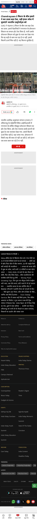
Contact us (21, 318)
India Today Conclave (8, 416)
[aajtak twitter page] (23, 501)
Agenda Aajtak (23, 412)
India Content (23, 451)
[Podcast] (21, 6)
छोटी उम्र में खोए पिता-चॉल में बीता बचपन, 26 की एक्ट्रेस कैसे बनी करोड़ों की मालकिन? (18, 264)
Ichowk (23, 481)
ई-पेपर (22, 2)
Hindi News (4, 11)
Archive (31, 481)
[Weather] (17, 6)
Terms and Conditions (25, 337)
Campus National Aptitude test (7, 377)
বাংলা (26, 2)
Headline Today (24, 456)
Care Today (4, 451)
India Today (32, 2)
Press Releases (23, 343)
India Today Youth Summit (7, 428)
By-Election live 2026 (8, 473)
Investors (3, 331)
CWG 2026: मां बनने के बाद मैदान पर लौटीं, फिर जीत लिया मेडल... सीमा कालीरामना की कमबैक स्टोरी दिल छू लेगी (17, 275)
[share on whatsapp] (34, 486)
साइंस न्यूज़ (13, 11)
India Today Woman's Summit (26, 418)
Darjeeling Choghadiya (23, 465)
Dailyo (16, 481)
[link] (35, 1)
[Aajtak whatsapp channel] (13, 501)
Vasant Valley (5, 360)
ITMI (2, 370)
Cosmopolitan (5, 391)
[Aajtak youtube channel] (33, 501)
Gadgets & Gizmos (7, 400)
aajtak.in (9, 102)
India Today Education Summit (8, 437)
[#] (30, 112)
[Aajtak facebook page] (18, 501)
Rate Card (21, 331)
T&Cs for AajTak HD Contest (8, 349)
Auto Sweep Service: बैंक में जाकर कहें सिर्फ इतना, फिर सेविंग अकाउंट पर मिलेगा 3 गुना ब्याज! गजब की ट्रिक (17, 297)
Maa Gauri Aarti (22, 473)
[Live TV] (30, 6)
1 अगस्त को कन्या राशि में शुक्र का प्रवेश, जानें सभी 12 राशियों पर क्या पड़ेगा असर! (18, 269)
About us (3, 318)
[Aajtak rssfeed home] (28, 501)
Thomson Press (24, 369)
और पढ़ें (18, 146)
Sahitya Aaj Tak (6, 412)
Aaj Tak (18, 2)
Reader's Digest (24, 391)
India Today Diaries (25, 360)
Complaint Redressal (24, 324)
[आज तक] (3, 6)
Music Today (5, 395)
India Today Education (8, 365)
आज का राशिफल (18, 247)
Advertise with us (5, 324)
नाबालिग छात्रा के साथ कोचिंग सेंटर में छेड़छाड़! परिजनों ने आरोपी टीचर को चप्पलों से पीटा (17, 289)
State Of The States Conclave (25, 428)
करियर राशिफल (6, 247)
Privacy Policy (4, 337)
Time (20, 395)
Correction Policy (5, 343)
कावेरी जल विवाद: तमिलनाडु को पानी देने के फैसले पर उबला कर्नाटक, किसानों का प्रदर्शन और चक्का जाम (17, 309)
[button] (33, 516)
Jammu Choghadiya (8, 465)
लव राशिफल (30, 247)
